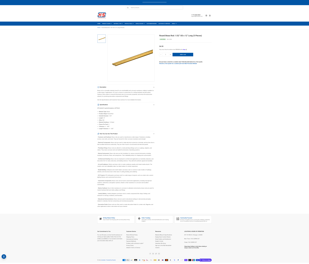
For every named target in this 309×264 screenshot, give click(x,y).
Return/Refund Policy (132, 235)
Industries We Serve (160, 243)
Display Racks (139, 23)
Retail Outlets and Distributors (163, 239)
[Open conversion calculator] (4, 256)
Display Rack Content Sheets (163, 237)
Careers (157, 247)
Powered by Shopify (111, 260)
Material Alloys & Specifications (163, 235)
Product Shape (106, 23)
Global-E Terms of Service (133, 247)
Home (98, 23)
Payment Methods (131, 241)
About (173, 23)
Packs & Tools (128, 23)
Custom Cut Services (164, 23)
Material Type (117, 23)
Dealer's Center (159, 241)
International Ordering (132, 239)
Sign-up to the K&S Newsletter (163, 245)
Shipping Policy (130, 237)
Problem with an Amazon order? (134, 243)
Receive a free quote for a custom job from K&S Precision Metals (178, 63)
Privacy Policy (130, 245)
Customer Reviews (152, 23)
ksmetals (103, 260)
